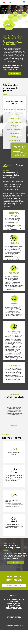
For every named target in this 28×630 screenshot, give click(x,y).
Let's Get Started (14, 73)
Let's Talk (15, 562)
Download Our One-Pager (14, 585)
